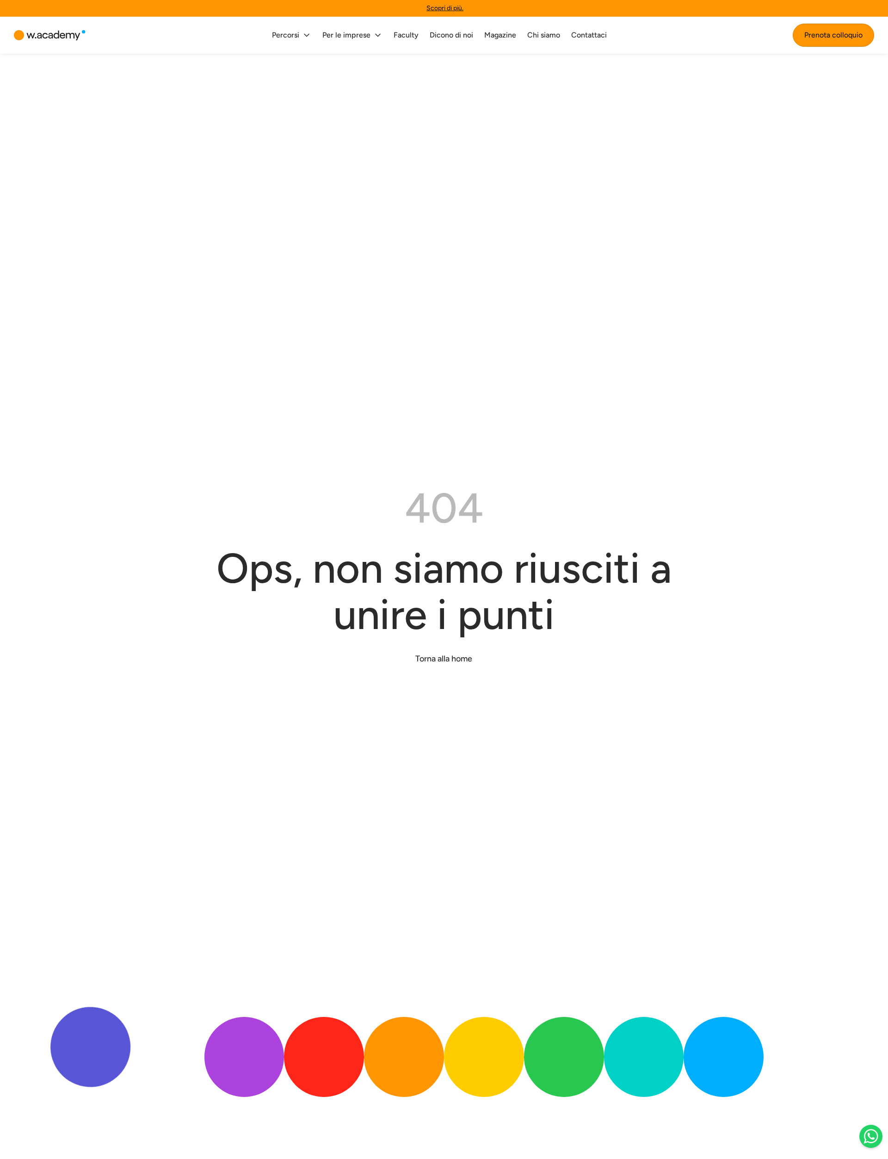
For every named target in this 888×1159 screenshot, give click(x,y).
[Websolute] (50, 35)
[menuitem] (291, 35)
